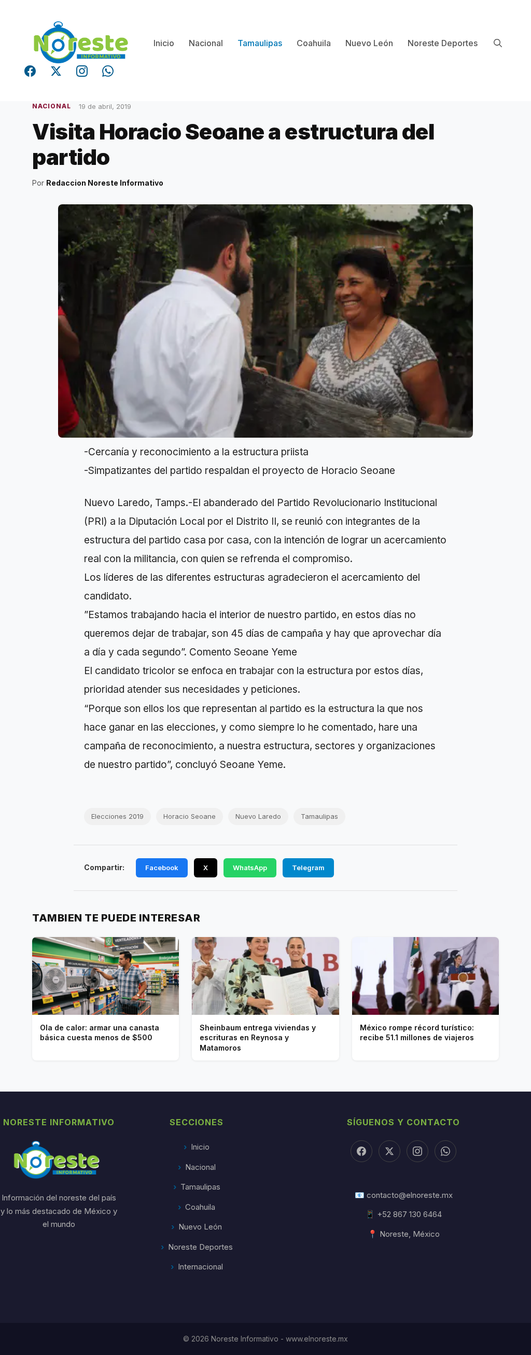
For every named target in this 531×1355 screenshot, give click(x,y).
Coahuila (314, 43)
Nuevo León (369, 43)
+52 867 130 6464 (409, 1214)
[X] (389, 1151)
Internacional (200, 1267)
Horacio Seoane (189, 816)
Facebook (161, 867)
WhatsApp (250, 867)
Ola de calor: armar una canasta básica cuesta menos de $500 (99, 1032)
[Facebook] (30, 71)
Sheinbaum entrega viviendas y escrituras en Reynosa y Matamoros (258, 1037)
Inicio (163, 43)
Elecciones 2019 (117, 816)
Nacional (206, 43)
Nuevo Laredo (258, 816)
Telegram (308, 867)
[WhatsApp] (108, 71)
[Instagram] (82, 71)
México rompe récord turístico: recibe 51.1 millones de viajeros (417, 1032)
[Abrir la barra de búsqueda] (497, 43)
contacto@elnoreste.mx (410, 1195)
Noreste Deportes (443, 43)
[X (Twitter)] (56, 71)
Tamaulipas (259, 43)
